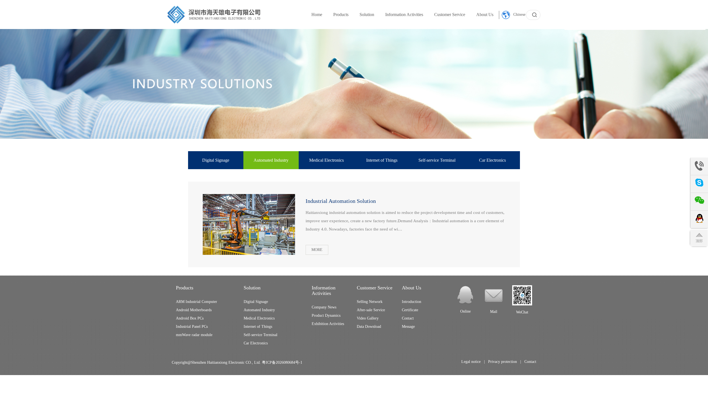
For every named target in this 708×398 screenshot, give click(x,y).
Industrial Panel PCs (192, 326)
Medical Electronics (326, 160)
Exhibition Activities (328, 324)
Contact (408, 318)
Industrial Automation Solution (341, 201)
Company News (324, 307)
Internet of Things (381, 160)
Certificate (410, 310)
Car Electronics (492, 160)
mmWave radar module (194, 335)
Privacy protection (502, 362)
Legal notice (471, 362)
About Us (484, 14)
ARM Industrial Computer (196, 302)
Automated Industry (271, 160)
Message (408, 326)
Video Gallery (368, 318)
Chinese (518, 14)
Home (316, 14)
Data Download (369, 326)
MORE (316, 250)
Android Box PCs (190, 318)
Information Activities (404, 14)
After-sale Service (371, 310)
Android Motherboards (194, 310)
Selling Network (369, 302)
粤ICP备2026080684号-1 (282, 362)
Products (340, 14)
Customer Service (449, 14)
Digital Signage (215, 160)
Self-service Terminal (436, 160)
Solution (367, 14)
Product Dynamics (326, 315)
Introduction (411, 302)
